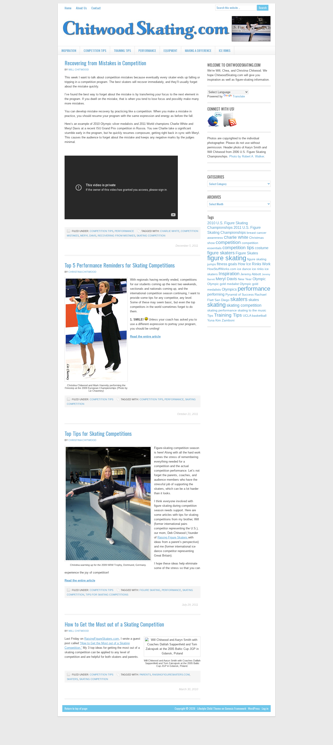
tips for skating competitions (107, 594)
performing (215, 294)
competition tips (151, 399)
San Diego (222, 300)
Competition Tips (95, 50)
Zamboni (228, 320)
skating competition (151, 235)
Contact (96, 7)
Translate (239, 96)
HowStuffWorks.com (221, 269)
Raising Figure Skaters (172, 537)
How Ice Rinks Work (254, 264)
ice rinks (258, 269)
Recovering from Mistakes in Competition (105, 63)
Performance (147, 50)
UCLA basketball (254, 315)
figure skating (150, 590)
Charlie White (169, 231)
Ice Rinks (224, 50)
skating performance (222, 310)
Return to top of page (76, 708)
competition (228, 242)
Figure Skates (247, 253)
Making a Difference (198, 50)
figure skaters (221, 252)
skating (216, 304)
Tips (210, 315)
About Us (81, 7)
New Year (245, 279)
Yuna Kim (214, 320)
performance (174, 399)
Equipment (170, 50)
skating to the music (252, 310)
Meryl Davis (88, 235)
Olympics (229, 289)
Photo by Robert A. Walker (246, 156)
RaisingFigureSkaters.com (101, 638)
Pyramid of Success (239, 294)
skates (254, 300)
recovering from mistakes (116, 235)
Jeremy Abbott (250, 274)
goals (232, 264)
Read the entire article (145, 336)
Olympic (259, 279)
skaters (72, 679)
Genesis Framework (235, 708)
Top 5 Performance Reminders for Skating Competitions (120, 265)
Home (68, 7)
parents (145, 674)
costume (261, 248)
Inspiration (67, 51)
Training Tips (122, 50)
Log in (265, 708)
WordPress (254, 708)
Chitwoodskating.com (166, 29)
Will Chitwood (78, 69)
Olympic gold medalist (223, 284)
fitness (222, 264)
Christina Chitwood (82, 271)
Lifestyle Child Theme (209, 708)
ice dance (244, 269)
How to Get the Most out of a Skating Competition (114, 624)
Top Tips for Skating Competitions (98, 433)
